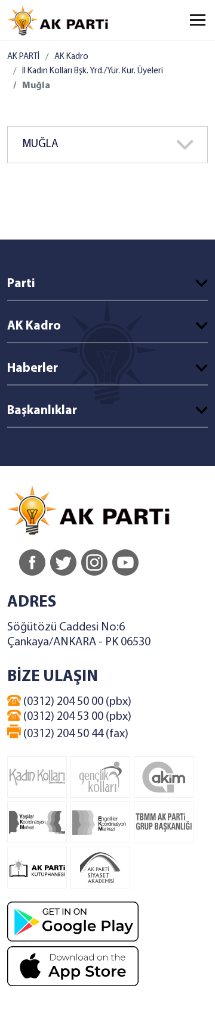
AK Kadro (71, 56)
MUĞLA (40, 144)
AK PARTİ (23, 56)
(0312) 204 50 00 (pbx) (76, 702)
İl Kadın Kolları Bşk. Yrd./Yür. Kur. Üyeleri (92, 71)
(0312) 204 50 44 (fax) (74, 734)
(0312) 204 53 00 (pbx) (76, 717)
